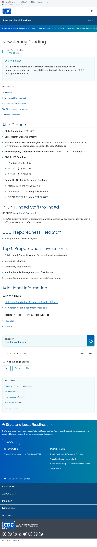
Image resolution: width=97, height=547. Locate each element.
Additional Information (11, 115)
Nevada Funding (11, 391)
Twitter (8, 326)
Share (90, 353)
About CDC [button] (8, 493)
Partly (17, 368)
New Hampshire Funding (15, 397)
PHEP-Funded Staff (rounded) (14, 98)
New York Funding (12, 408)
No (27, 368)
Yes (6, 368)
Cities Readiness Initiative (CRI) (51, 28)
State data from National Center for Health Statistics (31, 302)
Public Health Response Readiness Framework (70, 463)
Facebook (10, 320)
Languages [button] (8, 508)
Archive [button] (6, 515)
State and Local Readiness (17, 20)
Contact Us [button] (9, 486)
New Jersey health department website (25, 307)
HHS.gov (6, 541)
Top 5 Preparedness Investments (15, 109)
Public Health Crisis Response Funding (18, 28)
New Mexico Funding (13, 402)
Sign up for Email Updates (19, 479)
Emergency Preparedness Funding (18, 386)
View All (9, 441)
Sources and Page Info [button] (17, 353)
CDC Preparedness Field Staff (14, 103)
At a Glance (7, 92)
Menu (89, 20)
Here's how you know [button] (11, 4)
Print (82, 353)
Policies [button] (6, 500)
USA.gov (16, 541)
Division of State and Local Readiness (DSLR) (23, 454)
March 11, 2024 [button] (13, 53)
